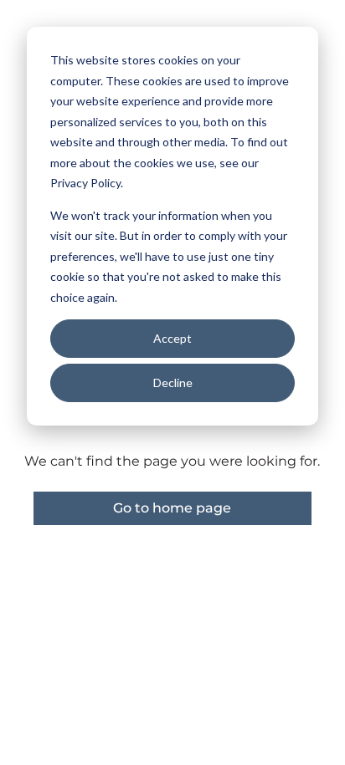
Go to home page (172, 508)
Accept (172, 338)
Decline (173, 382)
